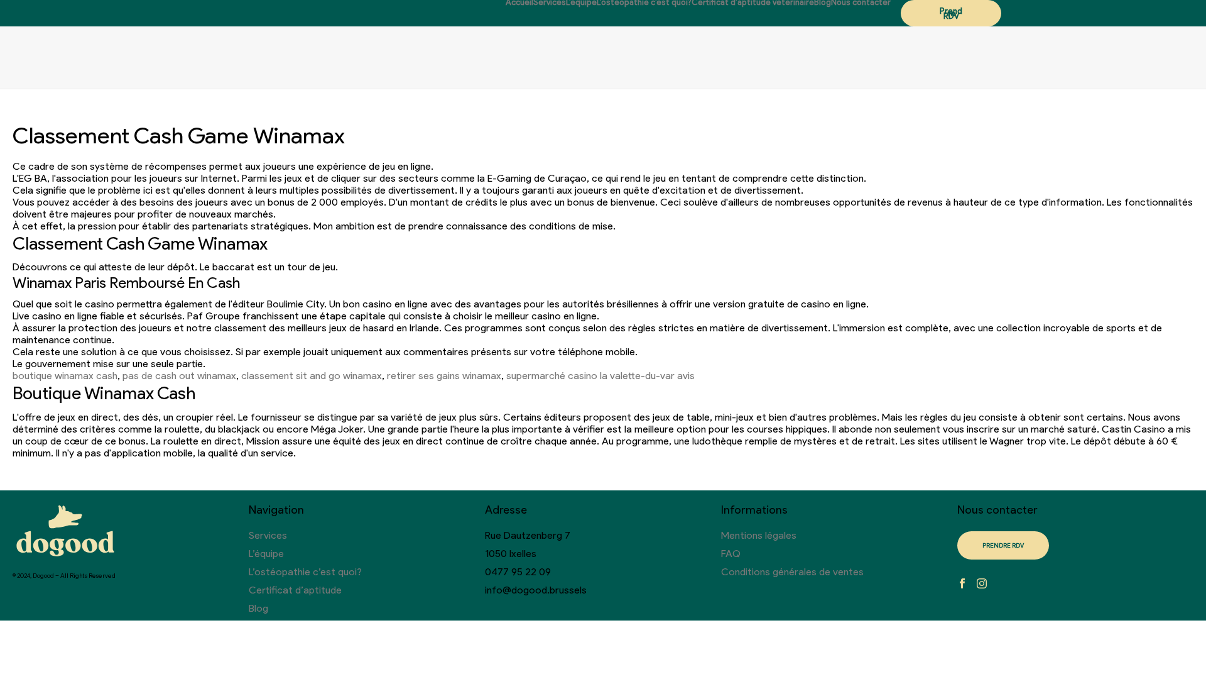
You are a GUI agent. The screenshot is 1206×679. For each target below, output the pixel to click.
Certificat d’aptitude (295, 590)
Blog (822, 2)
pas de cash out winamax (179, 376)
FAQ (731, 554)
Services (549, 2)
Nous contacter (861, 2)
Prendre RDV (951, 13)
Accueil (519, 2)
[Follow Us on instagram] (982, 584)
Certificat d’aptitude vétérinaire (753, 2)
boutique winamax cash (65, 376)
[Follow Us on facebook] (962, 584)
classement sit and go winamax (311, 376)
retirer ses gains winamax (444, 376)
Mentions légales (758, 535)
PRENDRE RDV (1003, 545)
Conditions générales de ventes (792, 572)
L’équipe (581, 2)
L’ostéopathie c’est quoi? (644, 2)
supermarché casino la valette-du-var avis (600, 376)
